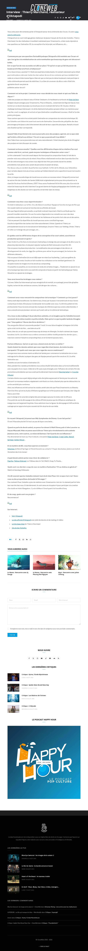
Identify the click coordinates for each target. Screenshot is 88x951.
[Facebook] (70, 17)
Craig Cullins (63, 437)
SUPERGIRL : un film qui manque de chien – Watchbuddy (24, 912)
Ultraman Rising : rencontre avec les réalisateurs (61, 907)
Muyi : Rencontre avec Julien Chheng (68, 573)
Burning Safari (64, 372)
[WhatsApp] (70, 19)
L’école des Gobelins (19, 528)
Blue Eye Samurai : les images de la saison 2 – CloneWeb (24, 907)
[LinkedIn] (80, 17)
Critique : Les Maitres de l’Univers (34, 695)
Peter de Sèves (53, 437)
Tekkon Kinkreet (20, 461)
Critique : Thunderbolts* (50, 923)
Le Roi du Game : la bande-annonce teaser (37, 866)
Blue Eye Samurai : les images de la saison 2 (38, 855)
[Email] (77, 17)
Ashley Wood (19, 440)
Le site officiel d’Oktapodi (21, 520)
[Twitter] (74, 17)
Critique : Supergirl (51, 912)
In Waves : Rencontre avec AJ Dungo (18, 573)
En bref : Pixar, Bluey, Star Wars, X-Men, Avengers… (40, 887)
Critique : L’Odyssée (29, 706)
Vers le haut (44, 946)
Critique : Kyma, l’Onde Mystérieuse (35, 674)
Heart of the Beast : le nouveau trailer (36, 876)
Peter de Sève (74, 100)
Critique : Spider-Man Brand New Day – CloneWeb (23, 923)
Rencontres (11, 8)
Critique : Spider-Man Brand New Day (35, 685)
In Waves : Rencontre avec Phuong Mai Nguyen (42, 573)
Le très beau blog (18, 524)
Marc (11, 20)
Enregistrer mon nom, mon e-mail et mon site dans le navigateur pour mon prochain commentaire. (42, 629)
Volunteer (11, 449)
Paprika (10, 461)
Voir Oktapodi (17, 516)
